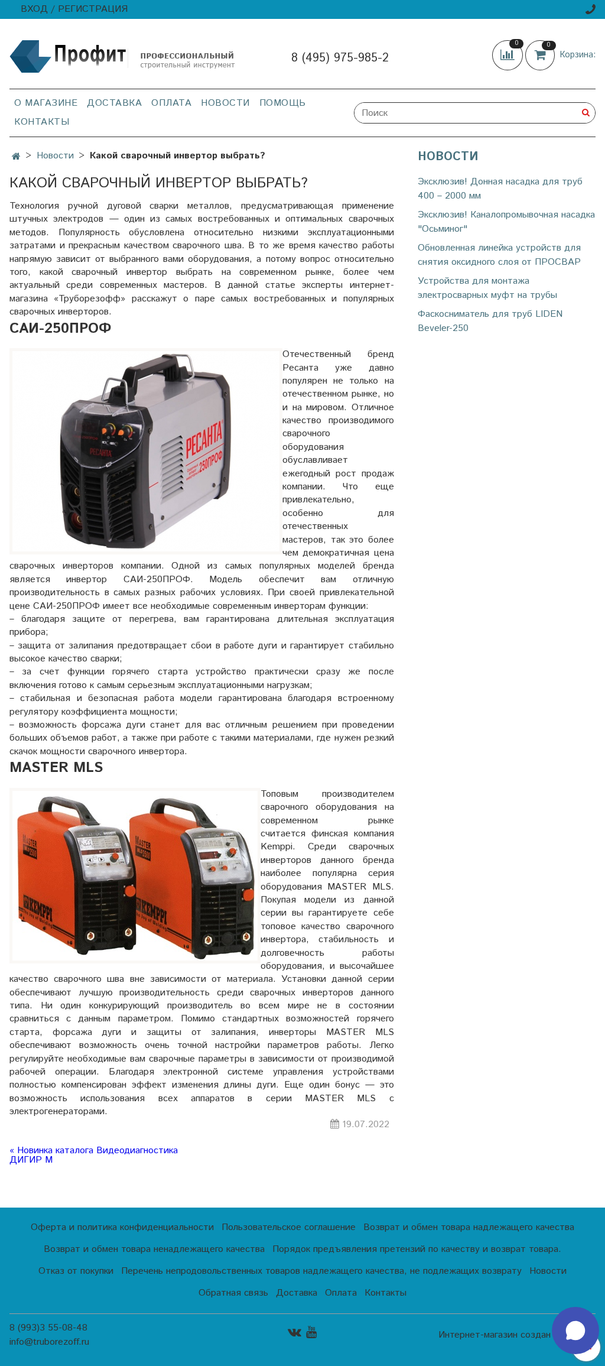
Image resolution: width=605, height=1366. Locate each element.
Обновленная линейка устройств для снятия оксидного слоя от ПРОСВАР (499, 255)
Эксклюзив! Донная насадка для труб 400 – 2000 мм (500, 189)
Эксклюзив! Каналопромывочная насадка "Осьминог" (506, 222)
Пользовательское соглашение (289, 1227)
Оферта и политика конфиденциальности (122, 1227)
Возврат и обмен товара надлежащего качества (468, 1227)
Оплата (171, 103)
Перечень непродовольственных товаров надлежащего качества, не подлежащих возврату (321, 1271)
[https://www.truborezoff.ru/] (122, 56)
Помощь (282, 103)
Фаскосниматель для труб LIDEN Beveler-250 (490, 321)
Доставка (114, 103)
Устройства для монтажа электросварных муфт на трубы (487, 288)
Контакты (41, 122)
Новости (225, 103)
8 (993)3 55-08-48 (48, 1328)
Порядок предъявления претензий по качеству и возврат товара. (416, 1249)
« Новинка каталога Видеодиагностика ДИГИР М (93, 1155)
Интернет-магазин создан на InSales (517, 1335)
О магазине (45, 103)
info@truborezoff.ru (49, 1342)
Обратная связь (233, 1293)
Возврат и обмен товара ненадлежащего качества (154, 1249)
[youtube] (311, 1332)
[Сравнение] (508, 54)
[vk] (294, 1332)
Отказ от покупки (75, 1271)
